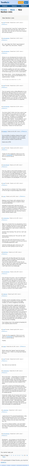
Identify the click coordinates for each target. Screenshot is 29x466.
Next (4, 457)
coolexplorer (5, 410)
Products (4, 6)
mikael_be (5, 294)
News (12, 10)
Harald (4, 346)
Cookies (13, 465)
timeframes (9, 155)
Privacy (4, 465)
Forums (4, 10)
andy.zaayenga (6, 38)
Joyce (4, 196)
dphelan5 (5, 131)
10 (27, 455)
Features (14, 6)
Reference (5, 24)
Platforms (24, 6)
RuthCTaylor (5, 252)
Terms (8, 465)
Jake (4, 22)
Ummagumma (6, 218)
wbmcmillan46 (6, 165)
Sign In (26, 2)
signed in (3, 462)
